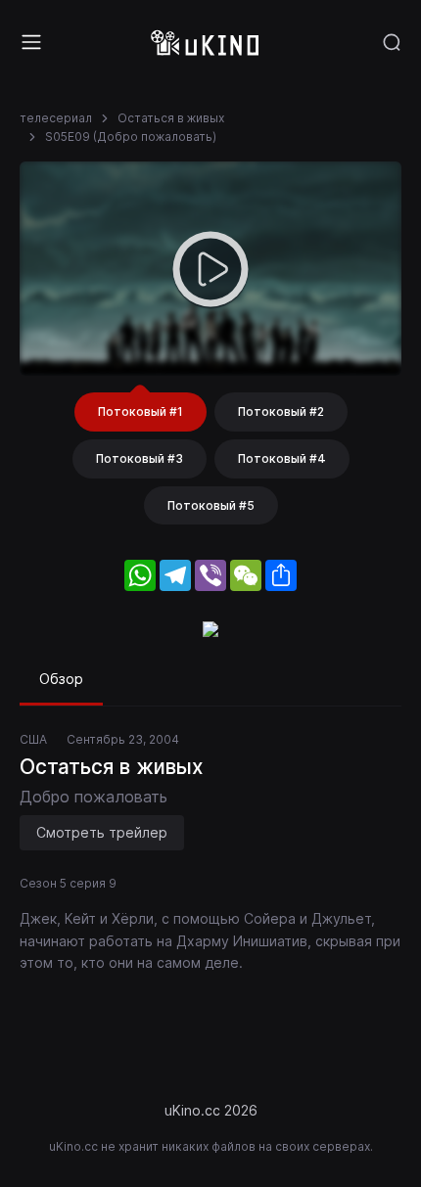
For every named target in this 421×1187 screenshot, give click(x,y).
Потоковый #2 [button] (281, 411)
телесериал (56, 118)
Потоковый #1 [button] (140, 411)
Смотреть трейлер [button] (101, 832)
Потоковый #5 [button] (211, 505)
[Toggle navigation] (31, 42)
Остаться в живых (170, 118)
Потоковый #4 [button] (282, 458)
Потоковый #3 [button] (139, 458)
